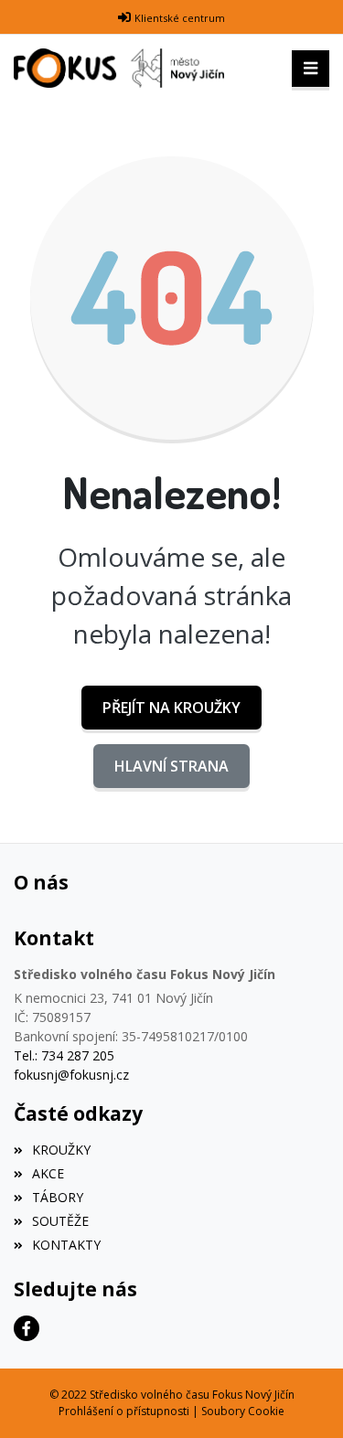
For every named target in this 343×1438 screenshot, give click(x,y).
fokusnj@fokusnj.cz (71, 1074)
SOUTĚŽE (60, 1221)
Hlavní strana (171, 766)
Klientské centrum (179, 18)
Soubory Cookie (242, 1411)
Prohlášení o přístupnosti (124, 1411)
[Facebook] (26, 1328)
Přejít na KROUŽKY (171, 708)
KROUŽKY (61, 1149)
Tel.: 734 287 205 (64, 1055)
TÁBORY (57, 1197)
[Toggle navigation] (310, 68)
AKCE (48, 1173)
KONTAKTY (66, 1244)
